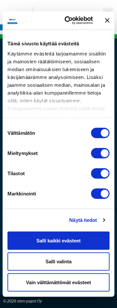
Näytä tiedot (83, 220)
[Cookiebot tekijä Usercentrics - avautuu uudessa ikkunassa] (68, 20)
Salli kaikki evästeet (58, 240)
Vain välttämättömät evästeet (58, 282)
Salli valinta (59, 261)
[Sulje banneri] (107, 20)
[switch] (100, 153)
